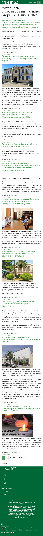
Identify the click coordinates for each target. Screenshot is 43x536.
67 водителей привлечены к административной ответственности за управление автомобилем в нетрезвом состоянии (21, 166)
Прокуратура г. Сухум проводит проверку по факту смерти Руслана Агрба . (20, 58)
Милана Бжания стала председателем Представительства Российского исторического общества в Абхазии (21, 24)
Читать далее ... (7, 54)
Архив (4, 494)
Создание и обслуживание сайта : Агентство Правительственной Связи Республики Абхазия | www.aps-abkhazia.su (21, 530)
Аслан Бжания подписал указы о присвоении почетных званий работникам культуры (18, 253)
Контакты (5, 491)
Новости (17, 52)
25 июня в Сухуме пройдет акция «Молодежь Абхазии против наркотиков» (18, 303)
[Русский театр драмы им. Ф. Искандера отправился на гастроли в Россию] (21, 356)
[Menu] (30, 2)
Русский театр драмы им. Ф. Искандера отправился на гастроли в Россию (21, 339)
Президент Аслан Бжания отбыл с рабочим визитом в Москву (19, 145)
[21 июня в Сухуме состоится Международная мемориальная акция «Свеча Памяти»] (21, 425)
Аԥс (34, 2)
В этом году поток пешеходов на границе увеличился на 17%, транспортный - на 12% (18, 114)
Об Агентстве (7, 488)
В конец (22, 458)
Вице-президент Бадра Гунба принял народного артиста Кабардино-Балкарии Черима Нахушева (21, 201)
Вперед (13, 458)
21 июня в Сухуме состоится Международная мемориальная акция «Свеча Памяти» (21, 408)
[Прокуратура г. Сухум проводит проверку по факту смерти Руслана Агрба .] (21, 75)
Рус (39, 2)
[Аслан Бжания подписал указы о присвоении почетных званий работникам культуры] (21, 271)
